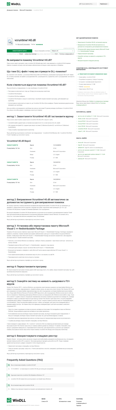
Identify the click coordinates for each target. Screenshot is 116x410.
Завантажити (12, 145)
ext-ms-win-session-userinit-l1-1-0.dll (88, 150)
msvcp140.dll (81, 123)
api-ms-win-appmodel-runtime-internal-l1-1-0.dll (91, 154)
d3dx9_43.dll (81, 118)
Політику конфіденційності (66, 54)
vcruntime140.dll (82, 129)
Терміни (78, 405)
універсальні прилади (30, 54)
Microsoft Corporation (26, 10)
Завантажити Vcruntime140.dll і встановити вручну (92, 42)
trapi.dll (80, 145)
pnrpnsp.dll (81, 158)
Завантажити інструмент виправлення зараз (93, 74)
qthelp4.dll (81, 147)
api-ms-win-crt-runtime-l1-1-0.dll (87, 116)
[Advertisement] (58, 25)
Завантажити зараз (19, 51)
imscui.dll (80, 142)
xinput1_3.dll (81, 131)
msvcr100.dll (81, 126)
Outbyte (21, 54)
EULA (56, 54)
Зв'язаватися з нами (65, 401)
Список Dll (45, 401)
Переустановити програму (85, 53)
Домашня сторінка (12, 10)
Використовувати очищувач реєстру (88, 60)
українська (103, 4)
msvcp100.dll (81, 121)
